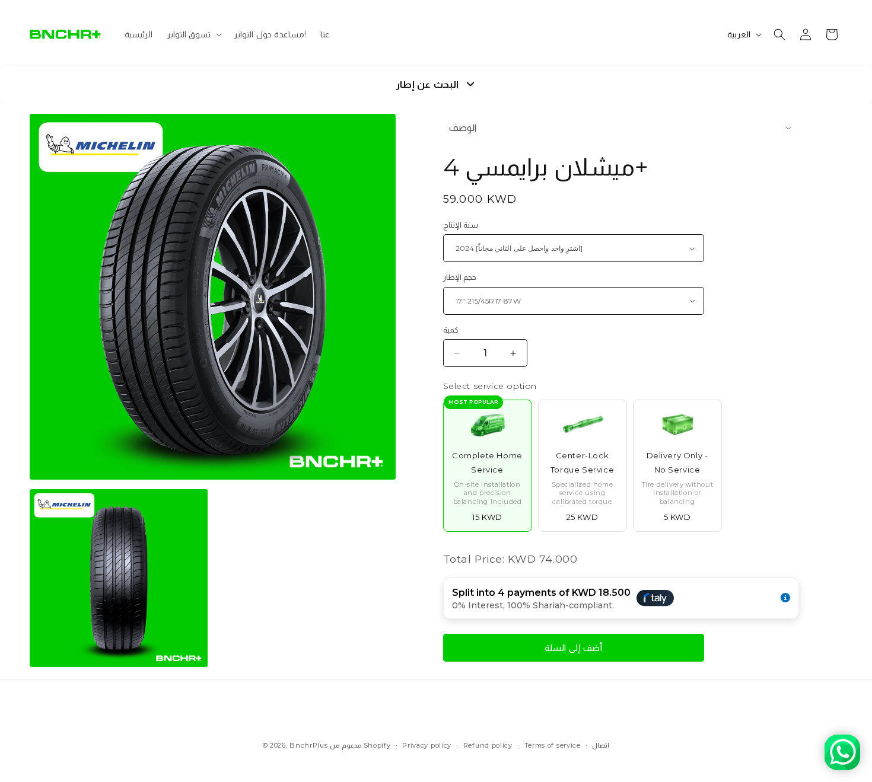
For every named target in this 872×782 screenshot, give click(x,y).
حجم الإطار (459, 277)
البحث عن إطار (427, 84)
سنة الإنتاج (460, 224)
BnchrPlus (308, 745)
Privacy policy (426, 745)
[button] (193, 34)
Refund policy (488, 745)
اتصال (600, 745)
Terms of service (552, 745)
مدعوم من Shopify (360, 745)
